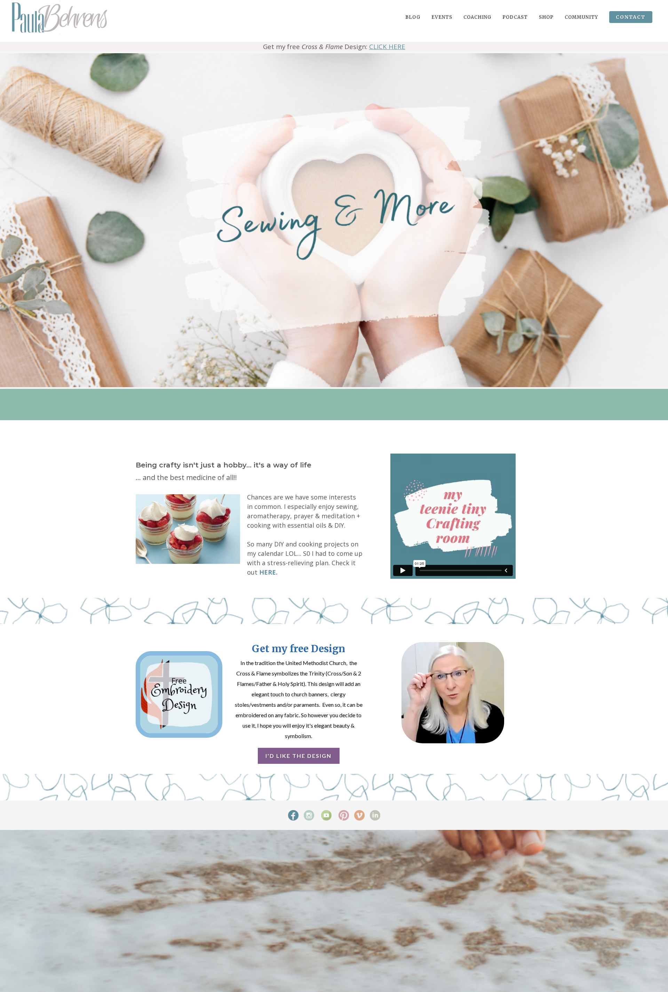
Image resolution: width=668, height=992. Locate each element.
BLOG (412, 17)
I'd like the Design (298, 755)
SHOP (546, 17)
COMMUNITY (581, 17)
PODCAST (515, 17)
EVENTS (441, 17)
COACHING (477, 17)
